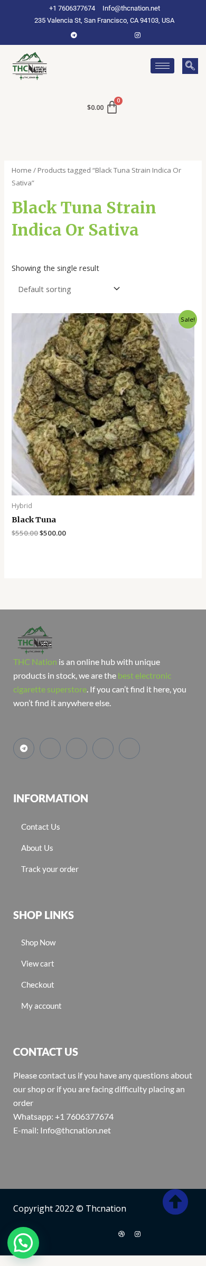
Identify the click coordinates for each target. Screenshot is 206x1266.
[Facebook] (90, 35)
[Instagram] (137, 35)
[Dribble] (121, 1234)
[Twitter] (106, 35)
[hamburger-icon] (162, 65)
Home (22, 170)
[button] (190, 66)
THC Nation (35, 662)
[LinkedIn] (121, 35)
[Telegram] (74, 35)
